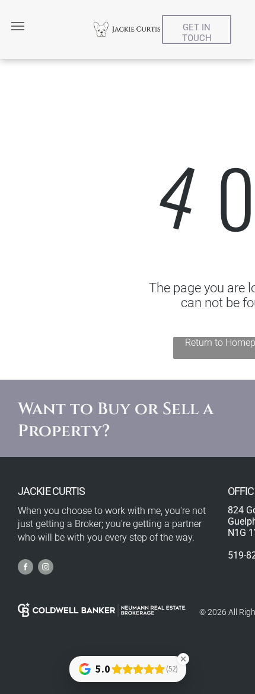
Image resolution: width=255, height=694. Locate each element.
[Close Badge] (183, 659)
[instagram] (45, 568)
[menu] (18, 26)
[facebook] (25, 568)
